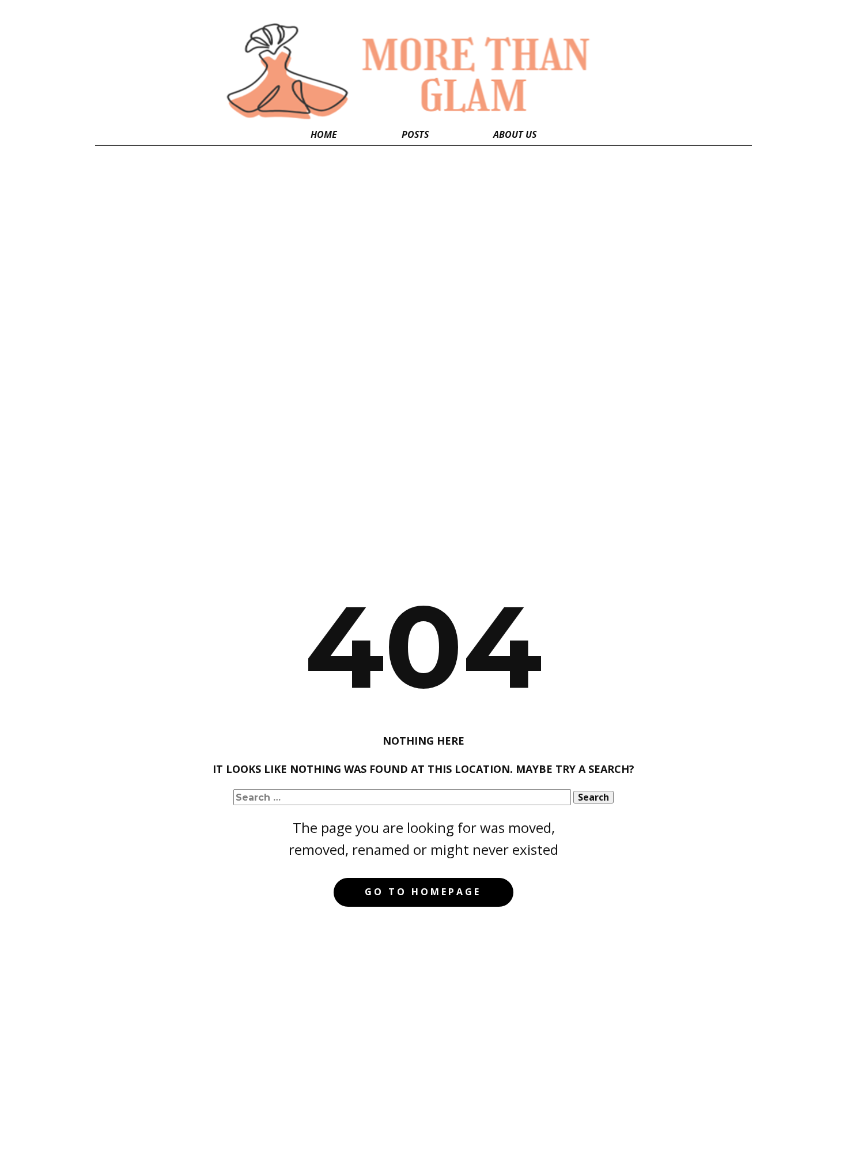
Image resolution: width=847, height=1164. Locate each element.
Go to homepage (423, 891)
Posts (415, 134)
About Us (514, 134)
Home (324, 134)
